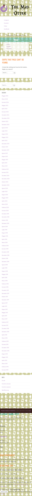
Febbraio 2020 (5, 207)
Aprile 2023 (4, 108)
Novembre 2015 (5, 350)
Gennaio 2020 (5, 210)
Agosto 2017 (4, 303)
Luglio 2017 (4, 306)
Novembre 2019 (5, 217)
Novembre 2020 (6, 178)
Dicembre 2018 (5, 252)
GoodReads (6, 29)
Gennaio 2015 (5, 370)
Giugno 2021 (5, 156)
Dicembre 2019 (5, 213)
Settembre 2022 (5, 124)
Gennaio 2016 (5, 344)
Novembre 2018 (5, 255)
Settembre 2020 (5, 185)
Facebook (6, 23)
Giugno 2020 (5, 194)
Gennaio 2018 (5, 287)
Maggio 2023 (5, 105)
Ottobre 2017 (5, 296)
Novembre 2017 (5, 293)
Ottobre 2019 (5, 220)
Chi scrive (9, 48)
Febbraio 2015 (5, 366)
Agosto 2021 (5, 153)
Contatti (8, 46)
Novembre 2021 (5, 143)
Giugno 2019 (5, 233)
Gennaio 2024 (5, 102)
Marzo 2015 (4, 363)
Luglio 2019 (4, 229)
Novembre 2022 (6, 118)
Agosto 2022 (5, 127)
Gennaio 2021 (5, 172)
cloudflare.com (7, 417)
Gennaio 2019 (5, 248)
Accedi (3, 380)
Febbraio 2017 (5, 322)
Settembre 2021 (5, 150)
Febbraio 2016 (5, 341)
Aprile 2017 (4, 315)
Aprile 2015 (4, 360)
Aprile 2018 (4, 277)
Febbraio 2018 (5, 284)
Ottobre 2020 (5, 182)
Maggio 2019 (5, 236)
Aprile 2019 (4, 239)
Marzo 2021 (4, 166)
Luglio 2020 (4, 191)
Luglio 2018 (4, 268)
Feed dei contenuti (6, 383)
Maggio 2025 (5, 96)
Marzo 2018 (4, 280)
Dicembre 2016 (5, 328)
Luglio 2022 (4, 131)
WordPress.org (5, 390)
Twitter (5, 26)
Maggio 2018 (5, 274)
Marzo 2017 (4, 319)
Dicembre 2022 (5, 115)
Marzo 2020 (5, 204)
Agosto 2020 (5, 188)
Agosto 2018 (5, 264)
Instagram (6, 20)
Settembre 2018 (5, 261)
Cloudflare (3, 436)
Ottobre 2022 (5, 121)
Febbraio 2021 (5, 169)
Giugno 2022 (5, 134)
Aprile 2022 (4, 140)
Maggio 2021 (5, 159)
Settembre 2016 (5, 331)
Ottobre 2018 (5, 258)
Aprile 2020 (4, 201)
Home (8, 44)
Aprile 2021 (4, 162)
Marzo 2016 (4, 338)
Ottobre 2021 (5, 146)
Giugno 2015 (5, 354)
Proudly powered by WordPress (8, 410)
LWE (30, 410)
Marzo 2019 (4, 242)
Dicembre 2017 (5, 290)
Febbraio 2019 (5, 245)
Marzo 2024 (5, 99)
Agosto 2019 (5, 226)
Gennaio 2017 (5, 325)
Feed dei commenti (6, 387)
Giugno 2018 (5, 271)
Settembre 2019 (5, 223)
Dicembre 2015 (5, 347)
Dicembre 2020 (5, 175)
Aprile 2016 (4, 334)
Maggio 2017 (5, 312)
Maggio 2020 (5, 197)
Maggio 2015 (5, 357)
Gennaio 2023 (5, 111)
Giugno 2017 (5, 309)
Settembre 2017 (5, 299)
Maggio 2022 (5, 137)
